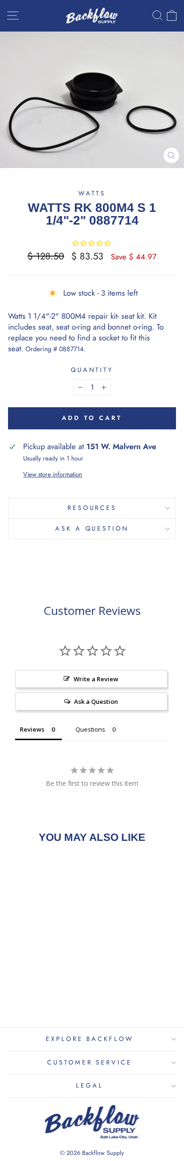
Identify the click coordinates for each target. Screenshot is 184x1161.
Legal (89, 1085)
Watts (92, 193)
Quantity (92, 370)
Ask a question (92, 528)
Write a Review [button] (96, 679)
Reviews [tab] (32, 729)
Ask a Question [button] (96, 701)
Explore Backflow (90, 1038)
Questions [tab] (90, 729)
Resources (92, 507)
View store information (52, 474)
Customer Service (90, 1062)
